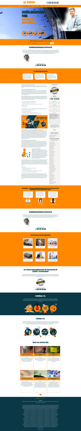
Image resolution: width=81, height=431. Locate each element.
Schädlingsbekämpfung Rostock (47, 417)
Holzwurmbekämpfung (52, 151)
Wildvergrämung (51, 179)
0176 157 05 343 (52, 3)
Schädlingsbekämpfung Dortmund (47, 410)
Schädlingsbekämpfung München (40, 409)
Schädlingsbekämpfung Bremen (27, 411)
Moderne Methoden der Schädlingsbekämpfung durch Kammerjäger (53, 378)
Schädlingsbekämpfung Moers (34, 426)
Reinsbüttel (44, 402)
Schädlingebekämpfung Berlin (27, 409)
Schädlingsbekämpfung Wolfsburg (47, 423)
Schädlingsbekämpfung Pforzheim (40, 423)
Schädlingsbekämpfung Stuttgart (27, 410)
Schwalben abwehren (52, 167)
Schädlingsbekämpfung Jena (41, 425)
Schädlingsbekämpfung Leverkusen (47, 419)
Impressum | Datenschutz (40, 429)
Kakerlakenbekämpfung (52, 155)
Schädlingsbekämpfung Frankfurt (53, 409)
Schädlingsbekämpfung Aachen (48, 415)
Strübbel (39, 402)
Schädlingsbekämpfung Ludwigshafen (54, 418)
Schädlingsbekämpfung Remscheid (48, 425)
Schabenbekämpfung (52, 164)
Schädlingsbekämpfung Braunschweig (35, 415)
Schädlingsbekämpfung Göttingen (54, 423)
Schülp (48, 401)
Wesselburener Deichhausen (56, 401)
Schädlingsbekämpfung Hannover (40, 411)
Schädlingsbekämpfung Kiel (41, 415)
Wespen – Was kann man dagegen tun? (26, 354)
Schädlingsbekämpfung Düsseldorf (34, 410)
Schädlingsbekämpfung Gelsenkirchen (27, 415)
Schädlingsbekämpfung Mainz (27, 417)
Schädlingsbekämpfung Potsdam (46, 418)
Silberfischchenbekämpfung (53, 168)
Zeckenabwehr (51, 180)
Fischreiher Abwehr (52, 183)
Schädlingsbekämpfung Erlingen (35, 425)
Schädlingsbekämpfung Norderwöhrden (34, 401)
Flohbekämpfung (52, 147)
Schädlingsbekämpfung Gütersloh (40, 427)
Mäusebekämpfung (52, 158)
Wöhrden (52, 401)
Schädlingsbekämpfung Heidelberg (54, 419)
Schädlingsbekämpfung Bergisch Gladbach (28, 425)
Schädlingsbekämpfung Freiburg (41, 416)
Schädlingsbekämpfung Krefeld (47, 416)
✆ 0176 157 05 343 (40, 65)
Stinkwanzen (51, 172)
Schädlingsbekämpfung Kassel (54, 417)
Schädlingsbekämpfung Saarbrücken (33, 418)
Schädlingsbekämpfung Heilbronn (33, 423)
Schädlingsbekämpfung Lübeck (54, 416)
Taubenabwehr (51, 174)
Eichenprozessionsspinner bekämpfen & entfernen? (53, 354)
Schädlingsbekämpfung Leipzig (41, 410)
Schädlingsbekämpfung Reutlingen (32, 424)
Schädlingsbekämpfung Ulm (26, 423)
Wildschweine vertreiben (52, 178)
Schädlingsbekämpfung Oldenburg (33, 419)
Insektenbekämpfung (52, 152)
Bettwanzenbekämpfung (52, 143)
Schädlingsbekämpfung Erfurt (33, 417)
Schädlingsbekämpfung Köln (47, 409)
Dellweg (50, 401)
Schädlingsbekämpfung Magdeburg (33, 416)
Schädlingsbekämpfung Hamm (40, 418)
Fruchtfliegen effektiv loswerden (40, 378)
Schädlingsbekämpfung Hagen (26, 418)
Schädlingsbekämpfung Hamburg (34, 409)
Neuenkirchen (39, 401)
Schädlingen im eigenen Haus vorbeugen (26, 378)
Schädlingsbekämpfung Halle (27, 416)
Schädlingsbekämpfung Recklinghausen (54, 424)
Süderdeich (37, 402)
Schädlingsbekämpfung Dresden (33, 411)
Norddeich (41, 402)
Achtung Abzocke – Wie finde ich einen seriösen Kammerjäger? (40, 354)
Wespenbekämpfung (52, 176)
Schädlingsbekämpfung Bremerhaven (46, 424)
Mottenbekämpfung (52, 160)
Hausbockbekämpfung (52, 148)
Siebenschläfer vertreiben (52, 170)
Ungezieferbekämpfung (52, 175)
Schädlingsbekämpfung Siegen (40, 426)
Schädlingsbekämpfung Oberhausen (40, 417)
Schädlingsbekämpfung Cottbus (54, 426)
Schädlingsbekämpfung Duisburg (54, 411)
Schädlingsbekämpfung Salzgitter (27, 426)
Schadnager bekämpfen (52, 166)
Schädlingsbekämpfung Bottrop (26, 424)
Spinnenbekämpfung (52, 171)
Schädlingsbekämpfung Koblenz (39, 424)
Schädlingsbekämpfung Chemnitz (54, 415)
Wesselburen (46, 401)
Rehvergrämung (51, 163)
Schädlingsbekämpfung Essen (54, 410)
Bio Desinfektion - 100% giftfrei (53, 135)
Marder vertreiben (52, 159)
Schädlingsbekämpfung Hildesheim (47, 426)
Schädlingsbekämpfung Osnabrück (40, 419)
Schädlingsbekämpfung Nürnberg (47, 411)
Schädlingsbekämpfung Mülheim (26, 419)
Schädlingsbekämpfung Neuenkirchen (26, 401)
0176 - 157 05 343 (54, 99)
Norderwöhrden (42, 401)
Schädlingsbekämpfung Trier (54, 425)
